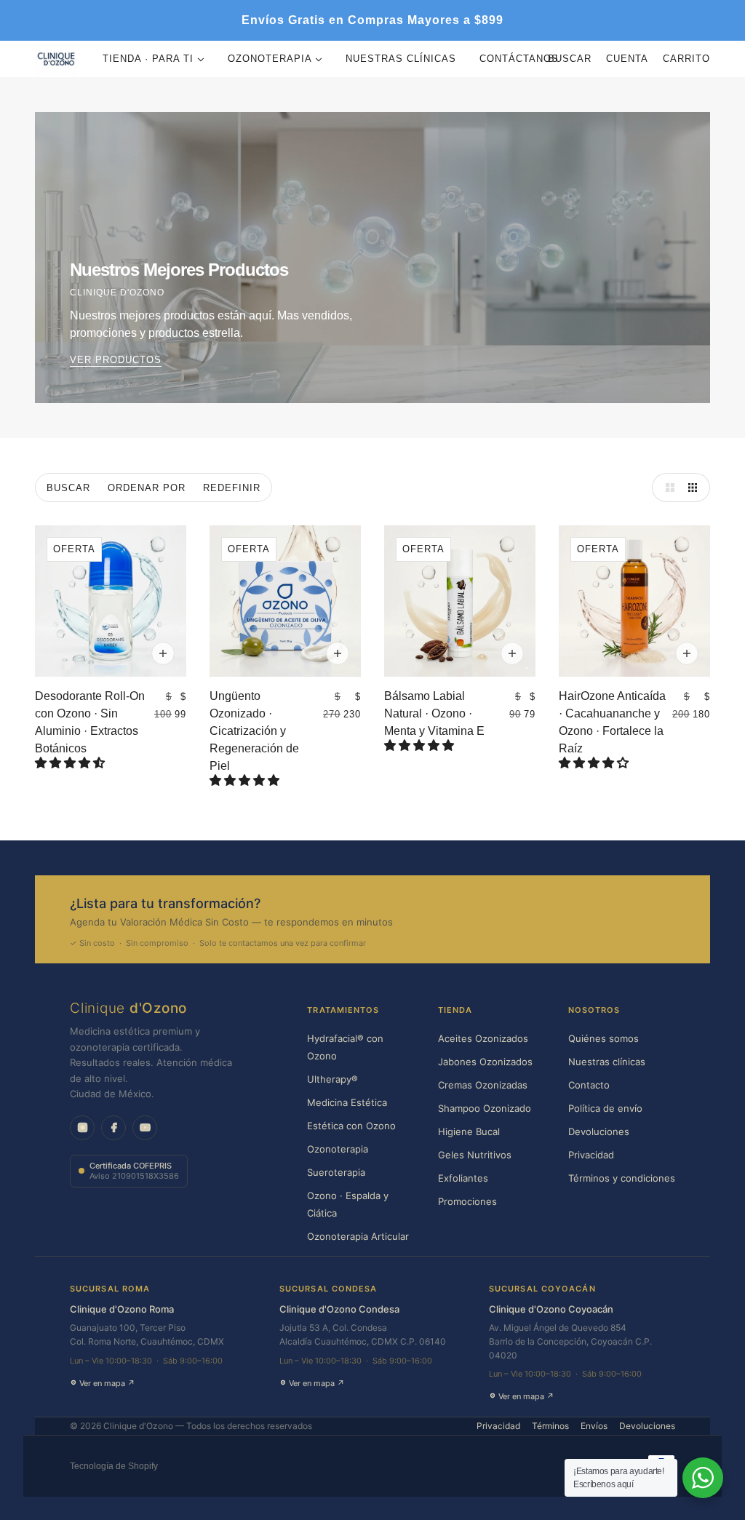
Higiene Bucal (469, 1131)
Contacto (589, 1085)
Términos (550, 1425)
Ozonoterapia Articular (358, 1236)
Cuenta (627, 58)
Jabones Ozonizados (485, 1061)
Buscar (569, 58)
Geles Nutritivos (474, 1155)
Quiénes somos (603, 1038)
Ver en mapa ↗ (107, 1383)
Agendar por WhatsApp (595, 924)
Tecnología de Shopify (114, 1466)
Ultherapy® (332, 1079)
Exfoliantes (463, 1178)
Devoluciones (598, 1131)
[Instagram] (82, 1127)
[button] (71, 763)
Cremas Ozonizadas (482, 1085)
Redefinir (231, 487)
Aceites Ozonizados (483, 1038)
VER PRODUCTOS (116, 360)
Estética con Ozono (351, 1125)
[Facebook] (113, 1127)
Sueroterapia (336, 1172)
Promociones (467, 1201)
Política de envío (605, 1108)
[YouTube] (144, 1127)
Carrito (686, 58)
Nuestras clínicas (606, 1061)
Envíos (594, 1425)
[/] (56, 59)
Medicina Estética (347, 1102)
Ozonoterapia (337, 1149)
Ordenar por (147, 487)
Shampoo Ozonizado (484, 1108)
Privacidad (591, 1155)
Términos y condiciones (621, 1178)
